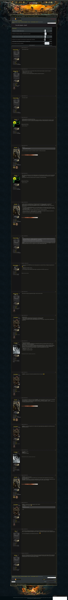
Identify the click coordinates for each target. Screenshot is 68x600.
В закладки (14, 0)
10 (55, 291)
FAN (18, 20)
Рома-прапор (15, 265)
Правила (37, 16)
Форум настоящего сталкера (16, 576)
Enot (16, 531)
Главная (13, 16)
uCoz (40, 598)
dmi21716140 (15, 71)
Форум (15, 16)
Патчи (26, 16)
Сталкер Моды (23, 16)
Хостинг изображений (21, 0)
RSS (24, 0)
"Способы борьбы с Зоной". (34, 576)
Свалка (29, 576)
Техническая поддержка (24, 576)
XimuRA (15, 147)
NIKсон (15, 555)
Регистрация (47, 4)
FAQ (31, 16)
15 (55, 424)
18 (55, 502)
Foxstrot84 (15, 317)
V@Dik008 (20, 20)
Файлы (20, 16)
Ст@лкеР (15, 452)
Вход (21, 4)
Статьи (17, 16)
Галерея (29, 16)
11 (55, 315)
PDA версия (17, 0)
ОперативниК (15, 49)
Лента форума (34, 16)
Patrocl (15, 119)
